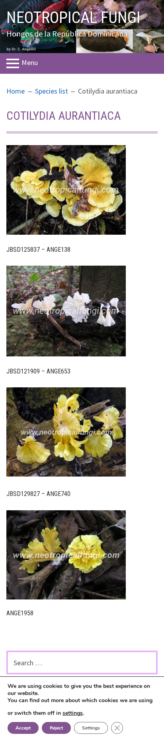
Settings (91, 728)
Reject (56, 728)
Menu (29, 62)
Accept (23, 728)
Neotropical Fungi (73, 17)
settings (72, 713)
